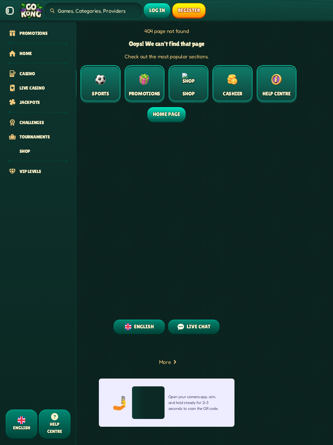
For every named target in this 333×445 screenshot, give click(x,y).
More (165, 362)
